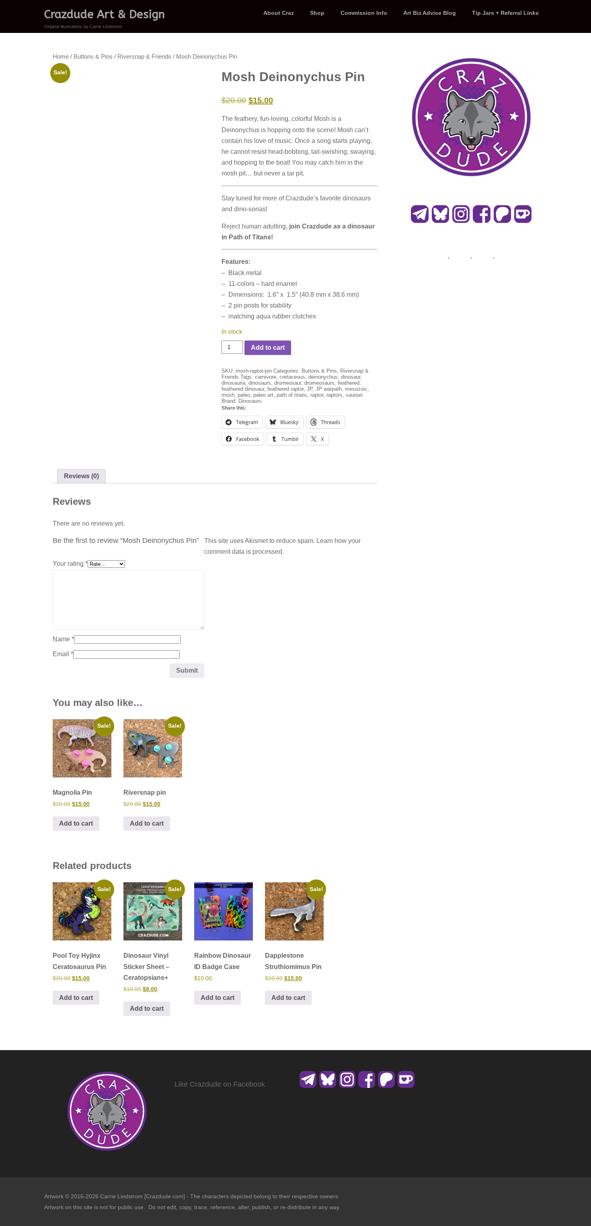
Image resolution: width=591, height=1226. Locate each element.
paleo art (263, 395)
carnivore (265, 377)
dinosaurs (259, 383)
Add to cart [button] (76, 823)
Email (63, 654)
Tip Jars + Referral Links (505, 13)
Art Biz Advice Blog (429, 13)
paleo (244, 395)
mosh (228, 395)
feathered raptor (285, 389)
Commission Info (364, 13)
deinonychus (323, 377)
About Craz (278, 13)
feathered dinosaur (243, 389)
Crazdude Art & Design (104, 14)
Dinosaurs (250, 401)
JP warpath (329, 389)
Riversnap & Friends (144, 56)
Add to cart (268, 347)
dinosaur (350, 377)
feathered (348, 383)
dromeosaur (287, 383)
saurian (354, 395)
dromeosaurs (319, 383)
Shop (317, 13)
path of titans (292, 395)
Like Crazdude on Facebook (219, 1084)
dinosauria (233, 383)
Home (61, 56)
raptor (316, 395)
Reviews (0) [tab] (81, 476)
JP (309, 389)
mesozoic (356, 389)
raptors (334, 395)
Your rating (70, 563)
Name (63, 639)
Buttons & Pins (93, 56)
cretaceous (292, 377)
